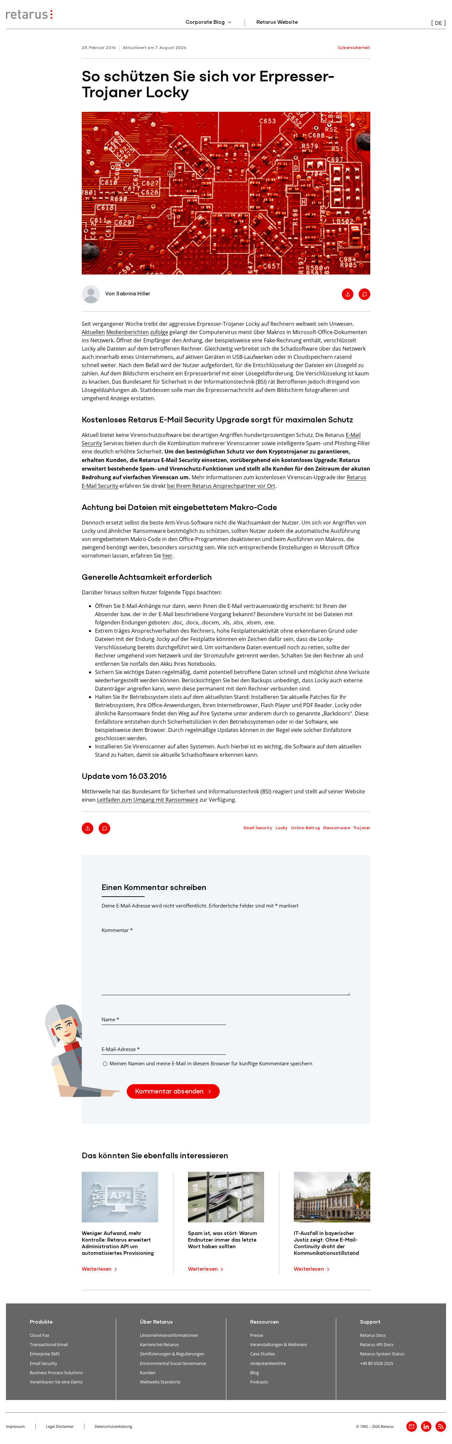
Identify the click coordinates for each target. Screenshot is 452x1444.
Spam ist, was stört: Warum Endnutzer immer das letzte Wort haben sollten (222, 1240)
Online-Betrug (305, 828)
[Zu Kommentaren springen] (364, 294)
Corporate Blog (206, 22)
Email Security (258, 828)
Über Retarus (156, 1322)
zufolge (159, 331)
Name (110, 1019)
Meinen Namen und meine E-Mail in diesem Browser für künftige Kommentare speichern (211, 1063)
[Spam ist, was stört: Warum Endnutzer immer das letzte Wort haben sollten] (226, 1197)
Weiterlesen (97, 1269)
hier (167, 555)
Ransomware (336, 828)
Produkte (41, 1322)
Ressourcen (264, 1322)
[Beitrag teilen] (347, 294)
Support (370, 1322)
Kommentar (117, 930)
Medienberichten (127, 331)
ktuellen (95, 331)
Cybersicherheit (354, 48)
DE (438, 23)
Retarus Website (277, 22)
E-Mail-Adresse (121, 1049)
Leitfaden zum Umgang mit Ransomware (147, 799)
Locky (282, 828)
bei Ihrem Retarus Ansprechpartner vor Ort (221, 485)
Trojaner (361, 828)
